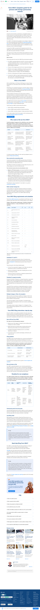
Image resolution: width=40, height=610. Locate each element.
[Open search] (30, 1)
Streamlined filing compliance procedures (36, 594)
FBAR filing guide (35, 603)
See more (30, 566)
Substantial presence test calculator (22, 602)
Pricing (14, 600)
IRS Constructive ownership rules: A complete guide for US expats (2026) (19, 553)
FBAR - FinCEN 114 (22, 598)
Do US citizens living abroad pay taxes (35, 600)
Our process (14, 594)
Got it (35, 608)
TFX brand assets (29, 601)
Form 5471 (21, 102)
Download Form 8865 (10, 116)
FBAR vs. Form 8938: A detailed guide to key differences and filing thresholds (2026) (28, 552)
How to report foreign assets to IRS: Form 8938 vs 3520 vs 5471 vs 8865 (20, 536)
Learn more (24, 608)
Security (28, 597)
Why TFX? (28, 594)
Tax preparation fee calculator (22, 600)
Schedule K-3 (12, 261)
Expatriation (21, 597)
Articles (21, 594)
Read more (8, 542)
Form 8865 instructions (14, 199)
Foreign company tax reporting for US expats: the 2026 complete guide (10, 552)
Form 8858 (10, 103)
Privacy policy (28, 598)
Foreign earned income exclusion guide (36, 607)
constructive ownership (11, 184)
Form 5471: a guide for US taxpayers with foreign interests (11, 537)
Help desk (21, 593)
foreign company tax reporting (17, 114)
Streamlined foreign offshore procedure (35, 596)
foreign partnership (26, 89)
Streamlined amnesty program (15, 597)
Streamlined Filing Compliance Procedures (20, 425)
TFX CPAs (8, 450)
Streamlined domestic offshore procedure (36, 598)
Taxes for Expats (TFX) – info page (29, 603)
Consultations (15, 599)
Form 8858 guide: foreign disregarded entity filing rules (29, 537)
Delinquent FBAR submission (35, 605)
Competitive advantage (16, 593)
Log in (33, 1)
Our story (28, 593)
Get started (37, 1)
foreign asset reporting (14, 155)
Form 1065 (24, 100)
